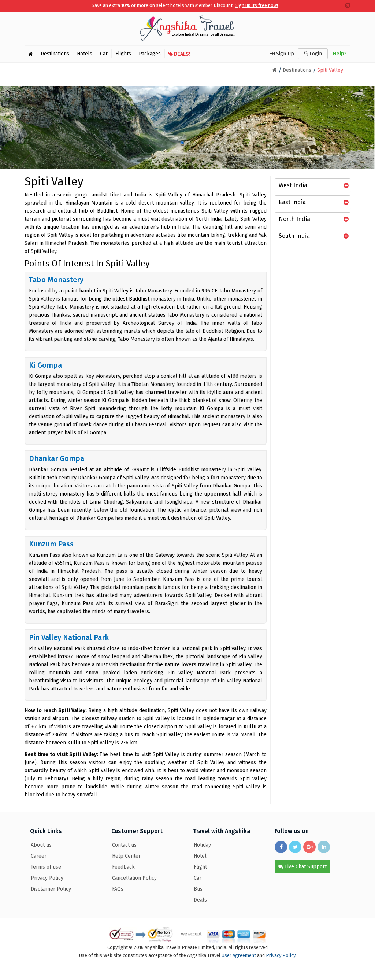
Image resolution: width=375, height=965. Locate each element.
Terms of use (46, 867)
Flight (200, 867)
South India (294, 235)
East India (292, 202)
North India (294, 219)
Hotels (84, 54)
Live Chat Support (305, 866)
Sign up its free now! (256, 5)
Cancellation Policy (134, 878)
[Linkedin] (324, 847)
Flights (123, 54)
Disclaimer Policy (51, 889)
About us (41, 845)
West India (293, 185)
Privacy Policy (47, 878)
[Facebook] (281, 847)
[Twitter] (295, 847)
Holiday (202, 845)
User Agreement (239, 955)
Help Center (126, 856)
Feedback (123, 867)
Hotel (200, 856)
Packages (150, 54)
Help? (340, 54)
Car (104, 54)
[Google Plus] (309, 847)
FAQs (117, 889)
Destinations (55, 54)
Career (39, 856)
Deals (200, 900)
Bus (198, 889)
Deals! (181, 54)
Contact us (124, 845)
